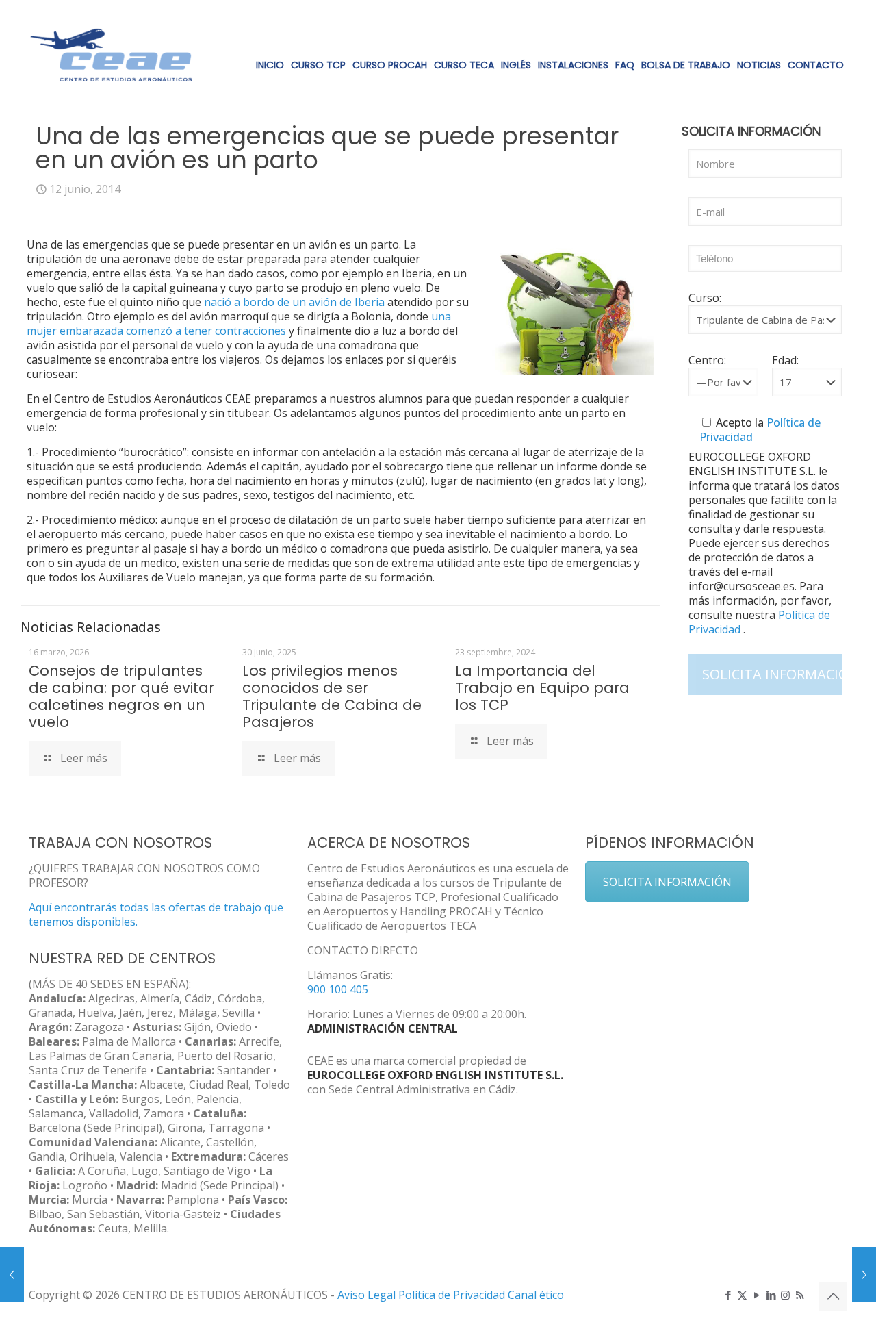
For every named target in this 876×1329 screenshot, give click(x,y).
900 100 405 (337, 989)
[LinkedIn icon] (771, 1295)
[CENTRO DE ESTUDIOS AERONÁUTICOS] (111, 51)
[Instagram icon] (785, 1295)
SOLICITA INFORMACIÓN (667, 881)
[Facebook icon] (728, 1295)
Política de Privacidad (453, 1294)
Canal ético (536, 1294)
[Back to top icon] (833, 1296)
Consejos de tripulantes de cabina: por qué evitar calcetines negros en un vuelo (121, 696)
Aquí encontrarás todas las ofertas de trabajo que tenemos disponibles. (156, 914)
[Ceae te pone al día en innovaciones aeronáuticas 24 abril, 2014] (12, 1274)
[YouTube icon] (756, 1295)
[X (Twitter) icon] (742, 1295)
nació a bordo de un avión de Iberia (294, 301)
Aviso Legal (366, 1294)
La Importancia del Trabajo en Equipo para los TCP (542, 688)
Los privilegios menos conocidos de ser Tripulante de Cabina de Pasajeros (332, 696)
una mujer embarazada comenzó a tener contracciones (239, 323)
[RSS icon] (800, 1295)
